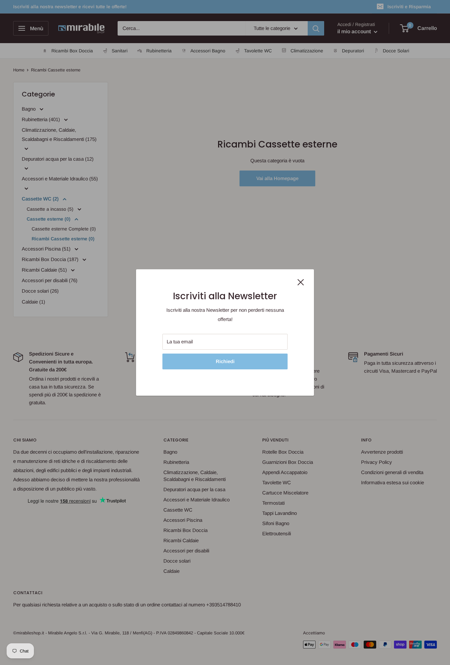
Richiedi (225, 361)
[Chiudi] (300, 281)
